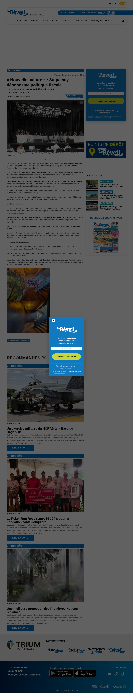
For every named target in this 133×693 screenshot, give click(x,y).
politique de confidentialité (75, 371)
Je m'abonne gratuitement (66, 356)
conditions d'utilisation (59, 372)
